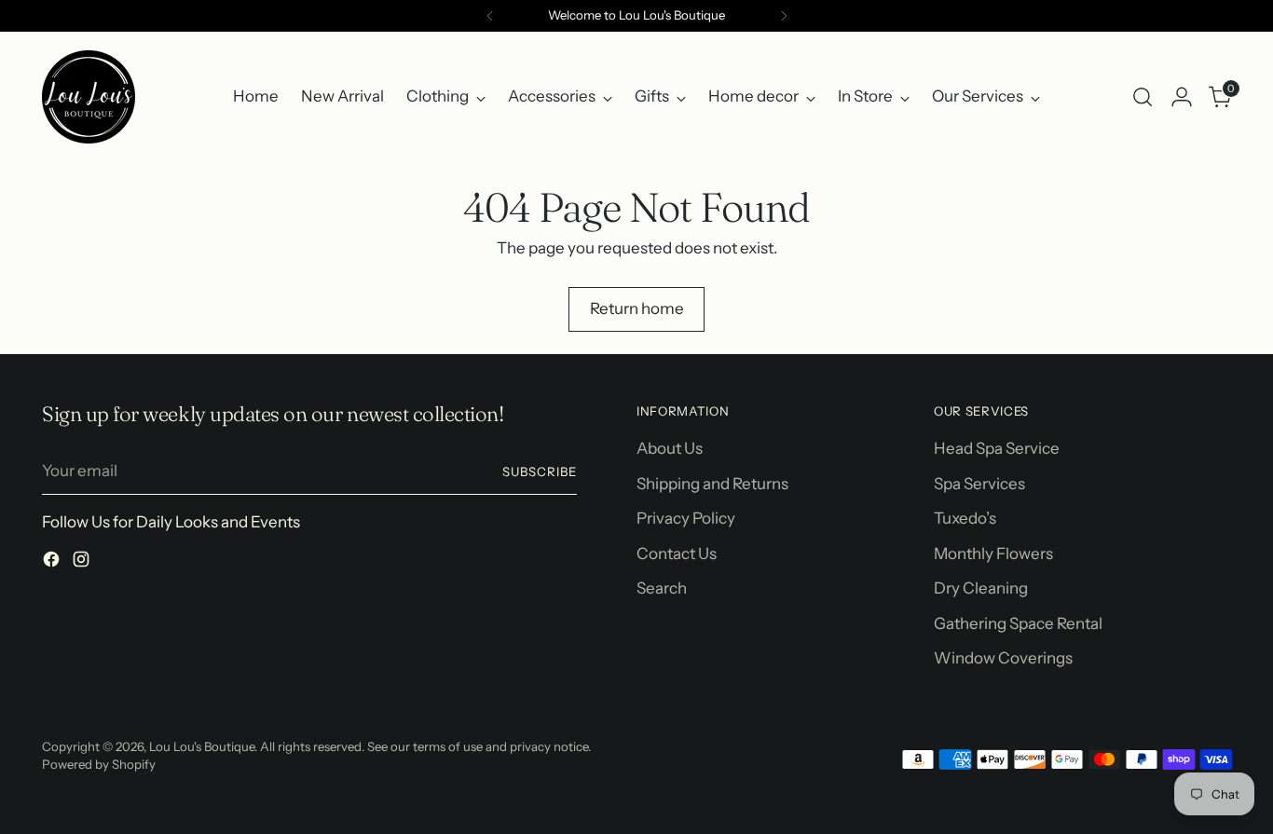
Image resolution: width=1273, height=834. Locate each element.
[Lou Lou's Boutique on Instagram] (83, 563)
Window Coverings (1003, 658)
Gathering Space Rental (1018, 623)
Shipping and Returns (712, 483)
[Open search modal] (1142, 97)
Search (661, 588)
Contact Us (676, 553)
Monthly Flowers (993, 553)
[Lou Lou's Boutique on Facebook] (53, 563)
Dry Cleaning (981, 588)
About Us (669, 448)
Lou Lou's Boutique (201, 746)
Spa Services (979, 483)
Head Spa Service (997, 448)
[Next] (783, 16)
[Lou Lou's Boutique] (88, 97)
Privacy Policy (685, 518)
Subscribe (539, 471)
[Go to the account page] (1181, 97)
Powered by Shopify (99, 764)
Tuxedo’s (965, 518)
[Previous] (490, 16)
